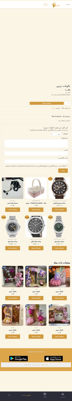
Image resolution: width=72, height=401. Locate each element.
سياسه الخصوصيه (44, 364)
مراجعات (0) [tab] (66, 116)
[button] (9, 395)
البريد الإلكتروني (62, 158)
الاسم (65, 150)
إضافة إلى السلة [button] (59, 209)
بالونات (53, 108)
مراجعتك (64, 138)
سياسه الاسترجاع (36, 364)
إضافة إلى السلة (46, 103)
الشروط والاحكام (27, 364)
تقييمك (65, 134)
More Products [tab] (57, 116)
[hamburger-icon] (45, 4)
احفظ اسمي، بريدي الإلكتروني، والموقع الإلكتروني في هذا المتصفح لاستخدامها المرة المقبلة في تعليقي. (35, 166)
